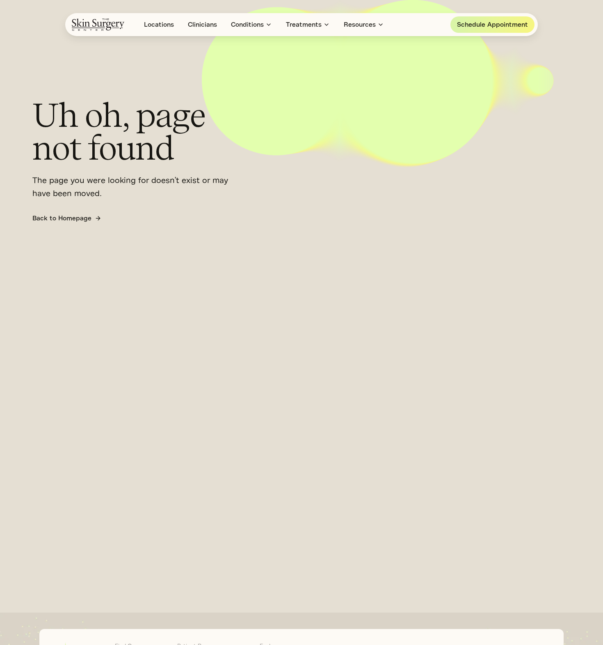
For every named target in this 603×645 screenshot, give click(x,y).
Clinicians (202, 25)
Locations (159, 25)
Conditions (247, 25)
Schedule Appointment (492, 25)
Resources (360, 25)
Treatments (304, 25)
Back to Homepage (61, 218)
